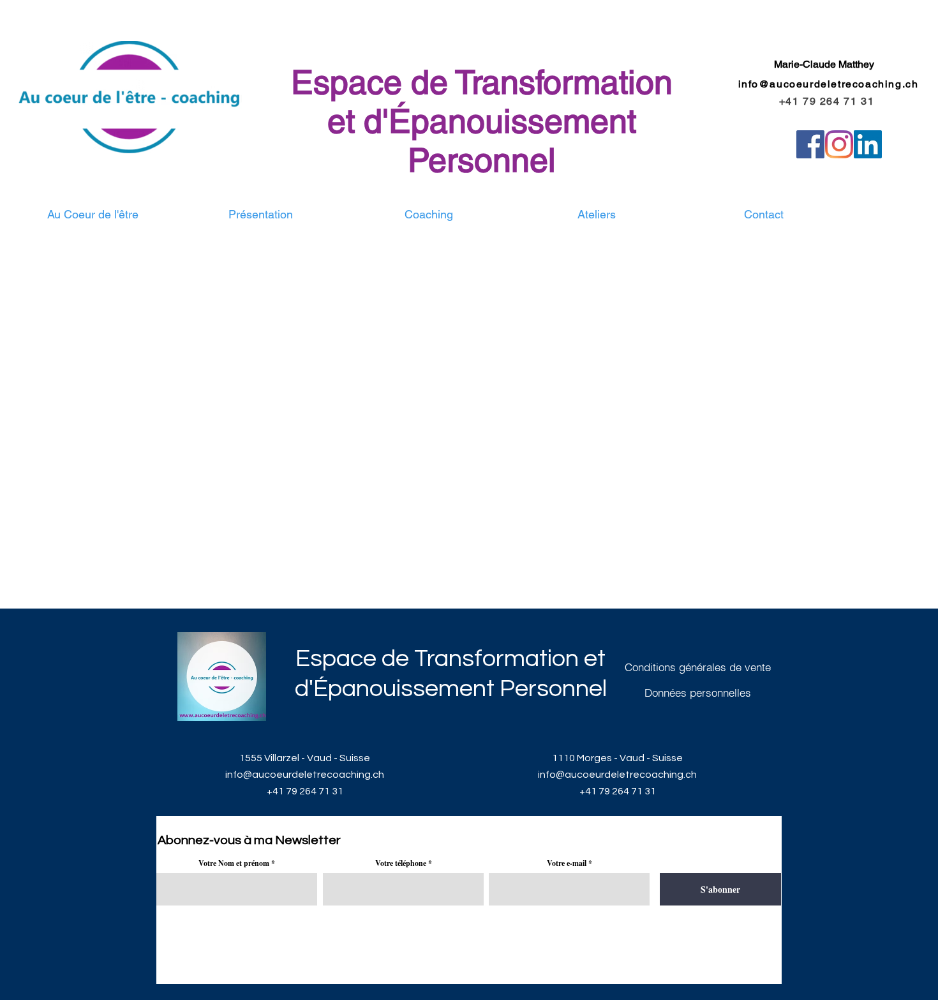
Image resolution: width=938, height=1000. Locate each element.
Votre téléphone (400, 863)
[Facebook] (810, 144)
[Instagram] (839, 144)
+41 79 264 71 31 (305, 791)
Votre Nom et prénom (233, 863)
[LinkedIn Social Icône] (868, 144)
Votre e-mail (566, 863)
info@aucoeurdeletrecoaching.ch (828, 84)
